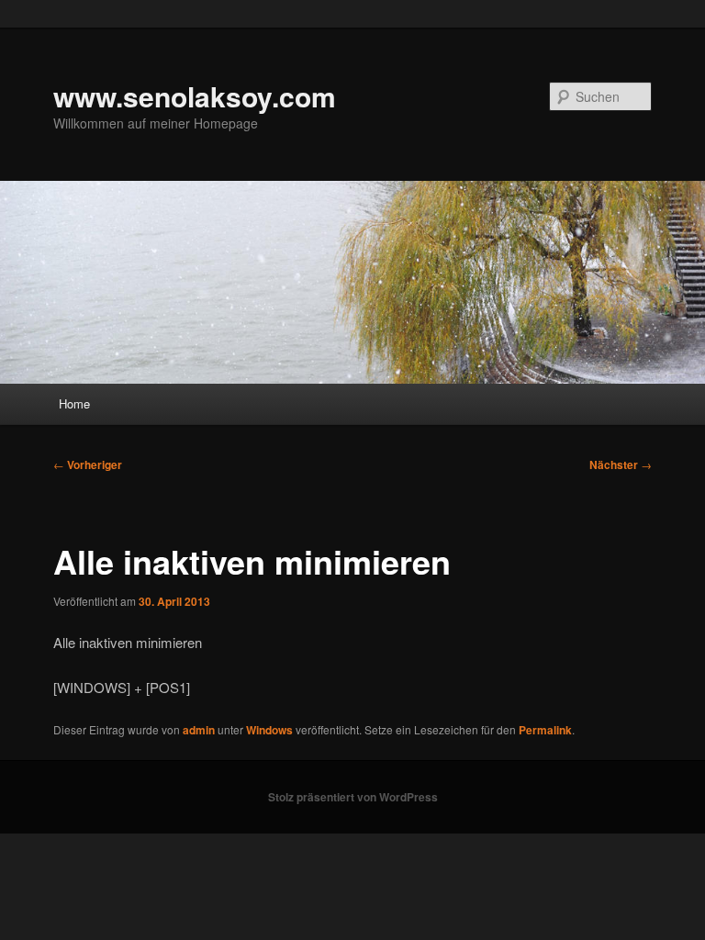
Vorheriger (87, 464)
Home (74, 403)
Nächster (620, 464)
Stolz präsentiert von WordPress (353, 797)
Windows (269, 730)
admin (199, 730)
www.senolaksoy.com (194, 96)
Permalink (545, 730)
